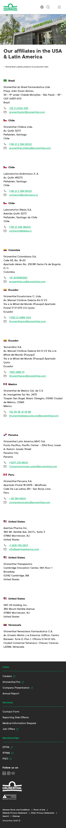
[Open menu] (59, 7)
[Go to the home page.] (16, 7)
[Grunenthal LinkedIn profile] (4, 773)
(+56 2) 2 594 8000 (20, 144)
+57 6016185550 (18, 277)
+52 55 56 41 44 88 (20, 412)
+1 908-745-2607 (18, 545)
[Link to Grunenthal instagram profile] (8, 773)
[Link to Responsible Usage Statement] (12, 797)
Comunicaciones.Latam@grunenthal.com (33, 466)
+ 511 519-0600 (17, 498)
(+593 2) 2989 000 (20, 317)
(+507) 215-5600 (18, 462)
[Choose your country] (42, 7)
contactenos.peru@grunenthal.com (29, 502)
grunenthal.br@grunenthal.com (27, 112)
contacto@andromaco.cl (23, 195)
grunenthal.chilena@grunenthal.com (30, 148)
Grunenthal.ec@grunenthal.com (27, 321)
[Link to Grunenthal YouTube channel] (13, 773)
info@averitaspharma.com (24, 549)
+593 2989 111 (16, 372)
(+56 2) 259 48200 (20, 227)
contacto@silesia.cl (20, 231)
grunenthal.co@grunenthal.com (27, 281)
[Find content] (48, 7)
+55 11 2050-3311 (18, 108)
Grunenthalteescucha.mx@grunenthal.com (33, 415)
